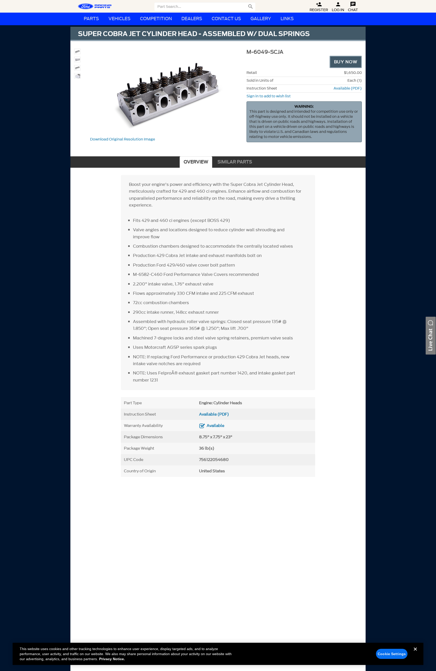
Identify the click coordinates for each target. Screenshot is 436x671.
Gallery (261, 19)
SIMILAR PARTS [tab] (234, 162)
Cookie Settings (392, 654)
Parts (91, 19)
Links (287, 19)
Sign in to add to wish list (269, 96)
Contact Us (226, 19)
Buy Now (346, 62)
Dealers (191, 19)
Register (319, 7)
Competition (156, 19)
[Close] (415, 653)
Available (215, 425)
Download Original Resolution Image (122, 139)
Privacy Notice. (112, 659)
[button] (431, 336)
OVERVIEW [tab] (196, 162)
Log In (338, 7)
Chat (353, 7)
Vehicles (119, 19)
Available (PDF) (348, 88)
